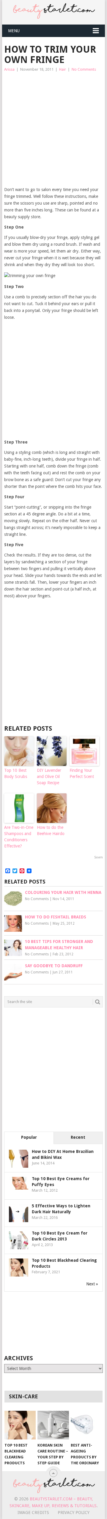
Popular (29, 1137)
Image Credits (33, 1512)
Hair (62, 69)
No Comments (84, 69)
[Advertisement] (53, 129)
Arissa (9, 69)
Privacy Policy (73, 1512)
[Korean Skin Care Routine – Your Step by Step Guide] (53, 1425)
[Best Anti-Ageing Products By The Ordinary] (86, 1425)
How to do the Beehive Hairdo (50, 830)
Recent (78, 1137)
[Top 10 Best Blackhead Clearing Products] (20, 1425)
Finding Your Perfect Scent (82, 773)
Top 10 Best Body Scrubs (15, 773)
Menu (14, 30)
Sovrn (98, 857)
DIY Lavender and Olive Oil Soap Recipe (49, 776)
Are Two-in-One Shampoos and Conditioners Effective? (18, 836)
